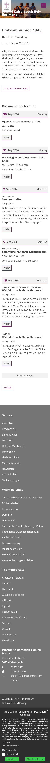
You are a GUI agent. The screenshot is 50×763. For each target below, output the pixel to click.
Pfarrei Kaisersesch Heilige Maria (21, 651)
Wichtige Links (12, 489)
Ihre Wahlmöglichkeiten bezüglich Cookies (25, 713)
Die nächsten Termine (19, 106)
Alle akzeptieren (35, 758)
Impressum (6, 742)
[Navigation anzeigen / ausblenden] (43, 5)
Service (7, 415)
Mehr (7, 137)
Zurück (7, 387)
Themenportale (13, 569)
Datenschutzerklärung (37, 739)
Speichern (12, 758)
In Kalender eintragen (16, 88)
